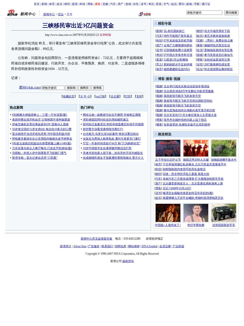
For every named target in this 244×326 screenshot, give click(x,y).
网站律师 (134, 246)
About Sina (79, 246)
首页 (37, 4)
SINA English (150, 246)
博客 (90, 4)
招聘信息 (120, 246)
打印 (128, 96)
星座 (159, 4)
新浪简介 (65, 246)
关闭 (139, 96)
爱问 (181, 4)
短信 (174, 4)
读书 (143, 4)
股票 (75, 4)
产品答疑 (178, 246)
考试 (151, 4)
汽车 (113, 4)
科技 (82, 4)
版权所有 (128, 261)
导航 (197, 4)
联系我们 (107, 246)
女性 (136, 4)
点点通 (115, 96)
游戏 (128, 4)
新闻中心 (49, 14)
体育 (52, 4)
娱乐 (59, 4)
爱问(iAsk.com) (30, 87)
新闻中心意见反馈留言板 (96, 238)
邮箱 (189, 4)
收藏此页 (68, 96)
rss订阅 (100, 96)
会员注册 (165, 246)
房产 (120, 4)
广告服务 (94, 246)
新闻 (44, 4)
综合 (61, 14)
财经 (67, 4)
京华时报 (105, 35)
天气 (166, 4)
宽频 (105, 4)
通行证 (206, 4)
